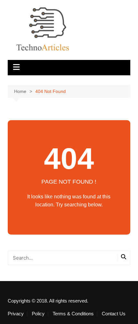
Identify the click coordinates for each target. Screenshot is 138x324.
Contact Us (113, 313)
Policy (38, 313)
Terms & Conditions (73, 313)
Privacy (16, 313)
